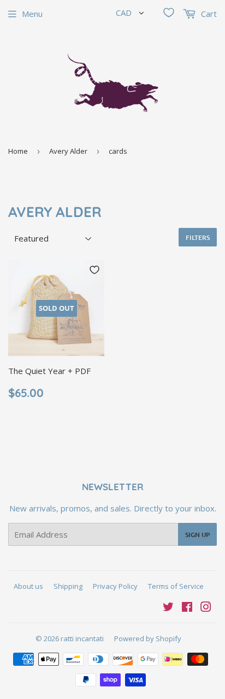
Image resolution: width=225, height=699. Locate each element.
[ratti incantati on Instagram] (205, 607)
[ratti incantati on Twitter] (168, 607)
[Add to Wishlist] (94, 270)
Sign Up (197, 534)
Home (18, 151)
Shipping (68, 586)
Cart (208, 13)
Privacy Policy (115, 586)
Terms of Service (176, 586)
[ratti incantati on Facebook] (187, 607)
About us (28, 586)
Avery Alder (68, 151)
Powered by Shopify (147, 638)
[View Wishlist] (169, 12)
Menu (32, 13)
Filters (198, 237)
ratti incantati (82, 638)
